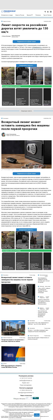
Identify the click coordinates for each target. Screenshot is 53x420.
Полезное (42, 286)
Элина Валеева (16, 35)
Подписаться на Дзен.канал (26, 41)
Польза (4, 363)
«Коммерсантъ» (37, 47)
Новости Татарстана (42, 297)
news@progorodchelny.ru (26, 392)
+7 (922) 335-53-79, (26, 390)
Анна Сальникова (11, 134)
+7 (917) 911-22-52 (26, 378)
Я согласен (36, 415)
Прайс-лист (26, 383)
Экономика (5, 118)
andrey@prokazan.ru (26, 380)
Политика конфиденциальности (41, 416)
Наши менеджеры (26, 385)
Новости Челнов (6, 21)
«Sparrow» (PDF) (44, 412)
